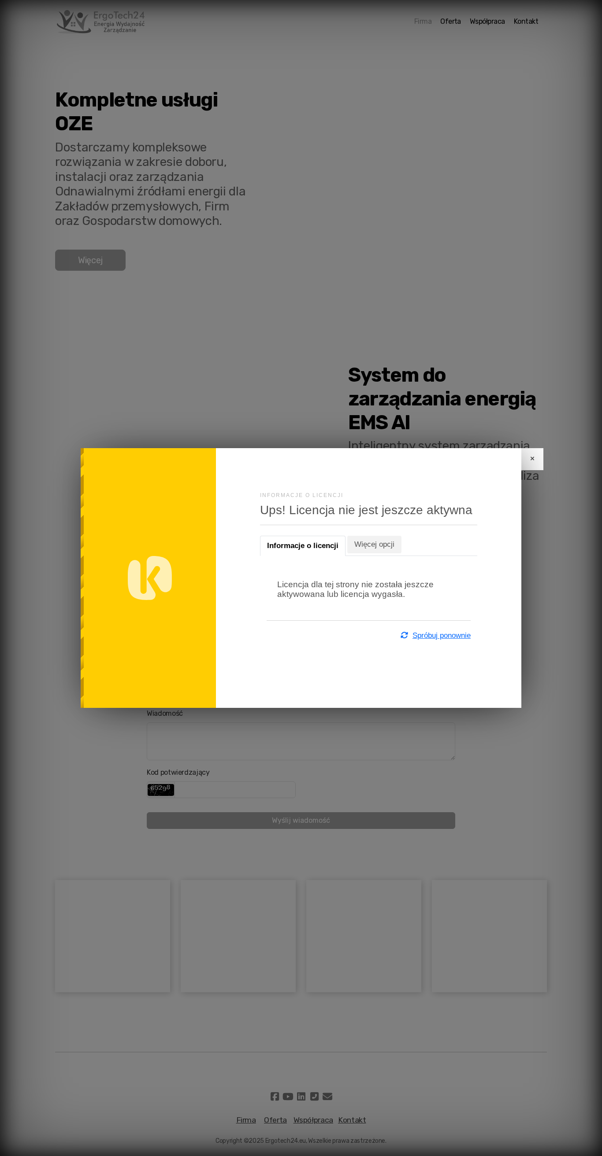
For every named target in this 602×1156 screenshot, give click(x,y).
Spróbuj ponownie (441, 635)
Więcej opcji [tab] (374, 544)
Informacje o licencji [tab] (302, 545)
